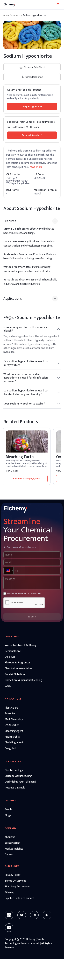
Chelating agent (14, 742)
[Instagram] (34, 915)
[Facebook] (47, 915)
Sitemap (9, 892)
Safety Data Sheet (34, 77)
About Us (10, 837)
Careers (9, 854)
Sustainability (12, 842)
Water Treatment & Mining (21, 645)
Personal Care (13, 651)
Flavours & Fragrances (17, 662)
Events (8, 809)
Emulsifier (10, 713)
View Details (12, 470)
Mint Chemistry (14, 719)
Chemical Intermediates (18, 668)
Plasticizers (11, 707)
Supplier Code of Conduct (19, 898)
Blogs (8, 815)
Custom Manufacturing (18, 776)
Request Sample (30, 135)
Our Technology (14, 770)
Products (15, 15)
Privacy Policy (12, 875)
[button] (8, 570)
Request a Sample (15, 787)
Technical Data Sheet (34, 67)
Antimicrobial (12, 736)
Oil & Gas (10, 657)
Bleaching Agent (14, 731)
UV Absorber (12, 725)
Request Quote (31, 106)
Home (6, 15)
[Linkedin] (9, 915)
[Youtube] (9, 927)
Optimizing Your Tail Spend (20, 781)
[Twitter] (21, 915)
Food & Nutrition (15, 674)
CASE (8, 686)
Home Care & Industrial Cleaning (23, 680)
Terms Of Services (15, 880)
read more (36, 167)
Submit (32, 616)
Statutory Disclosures (17, 886)
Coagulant (11, 748)
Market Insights (14, 848)
